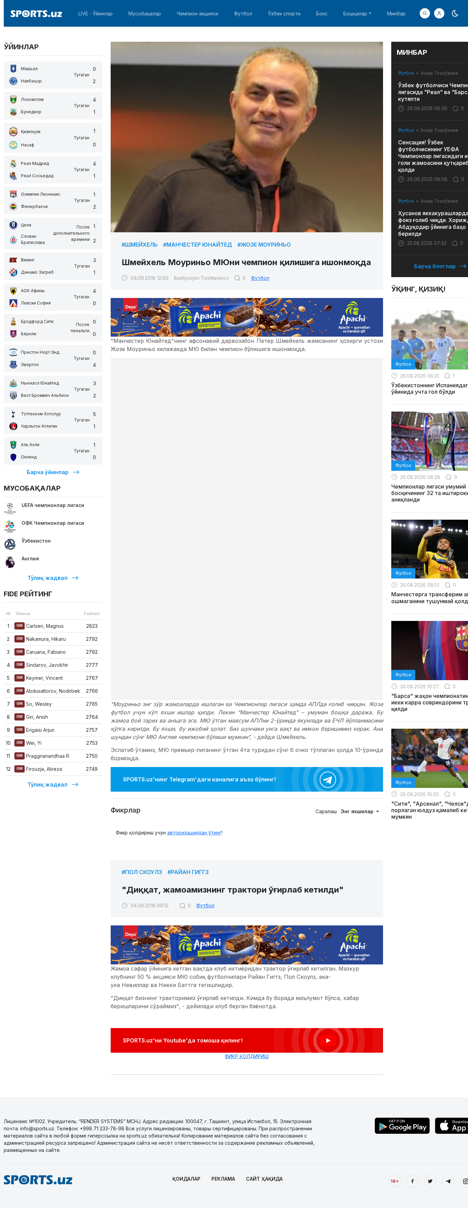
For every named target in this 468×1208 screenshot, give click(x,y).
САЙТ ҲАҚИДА (264, 1179)
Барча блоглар (435, 266)
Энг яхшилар (358, 811)
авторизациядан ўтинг (194, 832)
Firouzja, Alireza (39, 769)
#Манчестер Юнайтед (197, 244)
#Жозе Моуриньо (264, 244)
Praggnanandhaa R (42, 756)
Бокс (322, 13)
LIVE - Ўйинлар (95, 13)
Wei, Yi (28, 743)
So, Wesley (34, 704)
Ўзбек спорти (284, 13)
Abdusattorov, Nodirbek (48, 691)
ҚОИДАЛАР (186, 1179)
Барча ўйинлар (48, 472)
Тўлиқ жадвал (47, 577)
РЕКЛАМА (223, 1179)
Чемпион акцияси (197, 13)
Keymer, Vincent (39, 678)
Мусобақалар (144, 13)
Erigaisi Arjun (35, 730)
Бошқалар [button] (355, 13)
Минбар (396, 13)
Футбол (243, 13)
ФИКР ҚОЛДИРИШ (247, 1056)
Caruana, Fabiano (41, 652)
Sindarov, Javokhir (42, 665)
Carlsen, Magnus (40, 626)
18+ (395, 1181)
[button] (439, 13)
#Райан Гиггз (188, 872)
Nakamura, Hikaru (41, 639)
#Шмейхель (140, 244)
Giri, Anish (32, 717)
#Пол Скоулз (142, 872)
